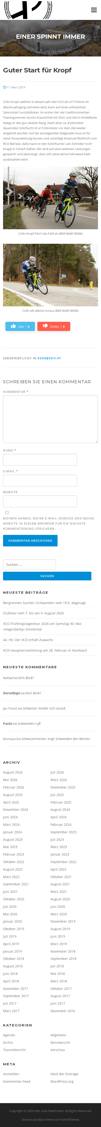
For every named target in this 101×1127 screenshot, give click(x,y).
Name (9, 450)
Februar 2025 (60, 802)
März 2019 (58, 944)
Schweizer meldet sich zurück (44, 708)
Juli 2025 (57, 795)
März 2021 (58, 891)
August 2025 (13, 795)
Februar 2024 (60, 824)
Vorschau (57, 1050)
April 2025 (11, 802)
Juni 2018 (10, 973)
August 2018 (13, 966)
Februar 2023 (13, 854)
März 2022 (11, 877)
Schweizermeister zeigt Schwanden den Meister (55, 738)
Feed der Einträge (64, 1074)
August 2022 (13, 869)
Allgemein (58, 1035)
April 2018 (11, 981)
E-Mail (10, 471)
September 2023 (63, 832)
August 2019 (60, 929)
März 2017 (11, 1011)
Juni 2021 (10, 891)
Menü (94, 10)
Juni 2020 (57, 906)
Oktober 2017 (61, 988)
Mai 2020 (10, 914)
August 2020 (60, 899)
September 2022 (63, 862)
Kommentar (16, 392)
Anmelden (11, 1074)
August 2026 (13, 772)
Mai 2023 (10, 847)
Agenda (9, 1035)
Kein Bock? (26, 678)
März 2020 (58, 914)
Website (10, 492)
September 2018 (63, 958)
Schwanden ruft (29, 723)
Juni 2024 (10, 817)
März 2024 (11, 824)
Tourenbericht (14, 1050)
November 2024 (15, 809)
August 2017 (60, 996)
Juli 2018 (57, 966)
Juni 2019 (57, 936)
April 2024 (58, 817)
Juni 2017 (57, 1003)
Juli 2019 (9, 936)
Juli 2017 (9, 1003)
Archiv (8, 1042)
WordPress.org (62, 1081)
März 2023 (58, 847)
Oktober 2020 (13, 899)
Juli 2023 (57, 839)
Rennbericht (49, 358)
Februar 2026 (13, 787)
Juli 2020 (9, 906)
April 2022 (58, 869)
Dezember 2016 (62, 1011)
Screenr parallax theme (38, 1119)
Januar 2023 (59, 854)
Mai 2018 (57, 973)
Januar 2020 (12, 921)
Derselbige (11, 693)
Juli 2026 (57, 772)
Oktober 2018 (13, 958)
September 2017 (16, 996)
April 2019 (11, 944)
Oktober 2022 (13, 862)
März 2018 (58, 981)
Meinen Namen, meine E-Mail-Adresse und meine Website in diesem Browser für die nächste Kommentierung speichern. (48, 523)
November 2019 (62, 921)
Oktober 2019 (13, 929)
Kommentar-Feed (16, 1081)
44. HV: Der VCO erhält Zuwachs (28, 640)
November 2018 (62, 951)
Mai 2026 (10, 780)
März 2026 (58, 780)
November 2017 (15, 988)
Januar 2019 (12, 951)
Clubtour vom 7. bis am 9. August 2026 (33, 613)
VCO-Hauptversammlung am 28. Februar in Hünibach (45, 650)
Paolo (7, 723)
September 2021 (16, 884)
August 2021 (60, 884)
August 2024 (60, 809)
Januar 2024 (12, 832)
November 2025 (62, 787)
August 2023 (13, 839)
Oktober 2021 (61, 877)
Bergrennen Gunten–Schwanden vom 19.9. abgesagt (44, 603)
